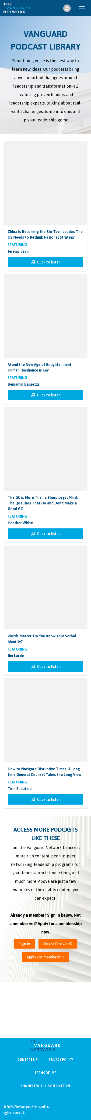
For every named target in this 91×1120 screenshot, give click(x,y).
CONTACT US (28, 1060)
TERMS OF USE (45, 1073)
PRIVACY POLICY (61, 1060)
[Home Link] (17, 8)
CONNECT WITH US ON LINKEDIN (45, 1086)
